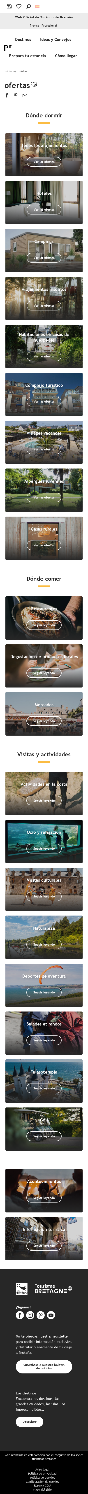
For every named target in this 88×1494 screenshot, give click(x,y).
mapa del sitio (42, 1489)
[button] (29, 6)
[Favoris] (19, 6)
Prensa (34, 25)
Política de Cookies (42, 1477)
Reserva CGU (42, 1485)
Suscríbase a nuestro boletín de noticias (44, 1366)
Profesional (49, 25)
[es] (37, 6)
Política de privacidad (42, 1473)
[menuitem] (24, 39)
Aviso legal (42, 1469)
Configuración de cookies (42, 1481)
